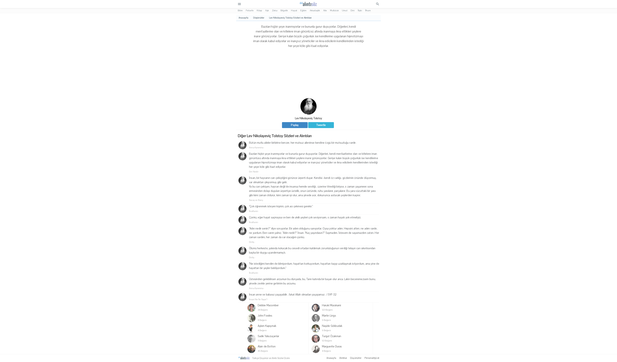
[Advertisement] (308, 74)
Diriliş (251, 242)
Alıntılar (343, 358)
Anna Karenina (256, 147)
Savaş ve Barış (256, 200)
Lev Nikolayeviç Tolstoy (308, 118)
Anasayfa (331, 358)
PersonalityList (372, 358)
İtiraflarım (253, 211)
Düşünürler (355, 358)
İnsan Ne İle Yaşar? (258, 299)
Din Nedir (253, 171)
